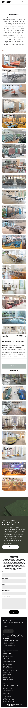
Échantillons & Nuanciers (9, 645)
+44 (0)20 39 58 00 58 (9, 688)
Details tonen (19, 361)
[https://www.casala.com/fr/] (6, 2)
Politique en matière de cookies (10, 640)
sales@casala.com (8, 690)
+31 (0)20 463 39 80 (9, 668)
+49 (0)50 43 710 (8, 677)
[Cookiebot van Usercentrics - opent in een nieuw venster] (16, 336)
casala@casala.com (9, 679)
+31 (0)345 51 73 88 (9, 656)
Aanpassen (13, 370)
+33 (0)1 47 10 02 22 (9, 700)
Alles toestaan (14, 365)
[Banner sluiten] (25, 336)
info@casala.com (8, 658)
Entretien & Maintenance (9, 643)
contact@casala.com (9, 701)
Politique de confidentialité (9, 642)
